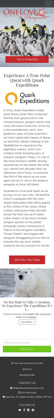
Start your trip (27, 349)
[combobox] (27, 342)
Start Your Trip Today (27, 259)
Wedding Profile (27, 375)
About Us (27, 369)
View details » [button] (27, 322)
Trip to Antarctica (27, 59)
